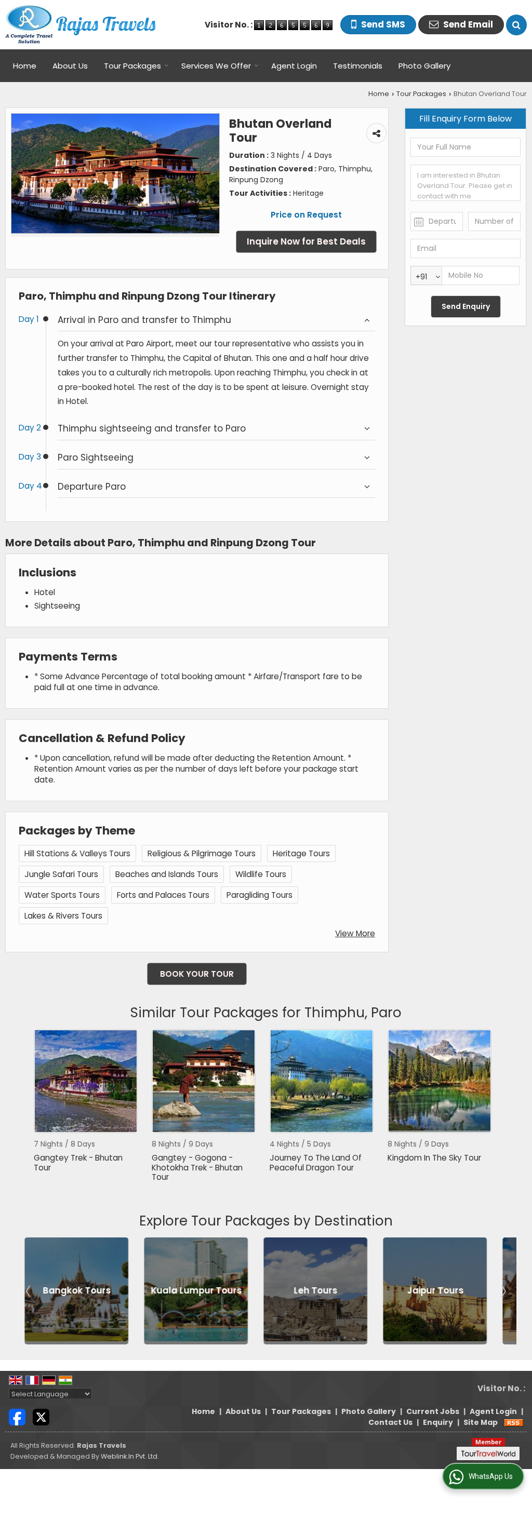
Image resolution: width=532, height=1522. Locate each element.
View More (355, 933)
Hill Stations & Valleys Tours (77, 853)
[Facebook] (17, 1416)
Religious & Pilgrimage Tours (202, 853)
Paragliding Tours (259, 895)
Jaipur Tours (430, 1291)
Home (24, 65)
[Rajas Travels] (80, 24)
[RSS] (513, 1422)
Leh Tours (310, 1291)
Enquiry (438, 1422)
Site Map (480, 1422)
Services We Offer (216, 65)
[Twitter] (41, 1416)
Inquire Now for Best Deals (306, 241)
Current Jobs (432, 1411)
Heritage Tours (301, 853)
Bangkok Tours (71, 1291)
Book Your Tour (197, 973)
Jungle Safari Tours (61, 874)
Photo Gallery (424, 65)
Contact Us (390, 1422)
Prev (29, 1291)
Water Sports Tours (62, 895)
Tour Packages (132, 65)
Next (503, 1291)
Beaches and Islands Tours (166, 874)
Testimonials (357, 65)
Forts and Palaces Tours (163, 895)
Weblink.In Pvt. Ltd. (130, 1456)
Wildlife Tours (260, 874)
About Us (70, 65)
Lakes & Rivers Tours (63, 915)
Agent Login (294, 65)
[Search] (516, 25)
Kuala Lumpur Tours (190, 1291)
